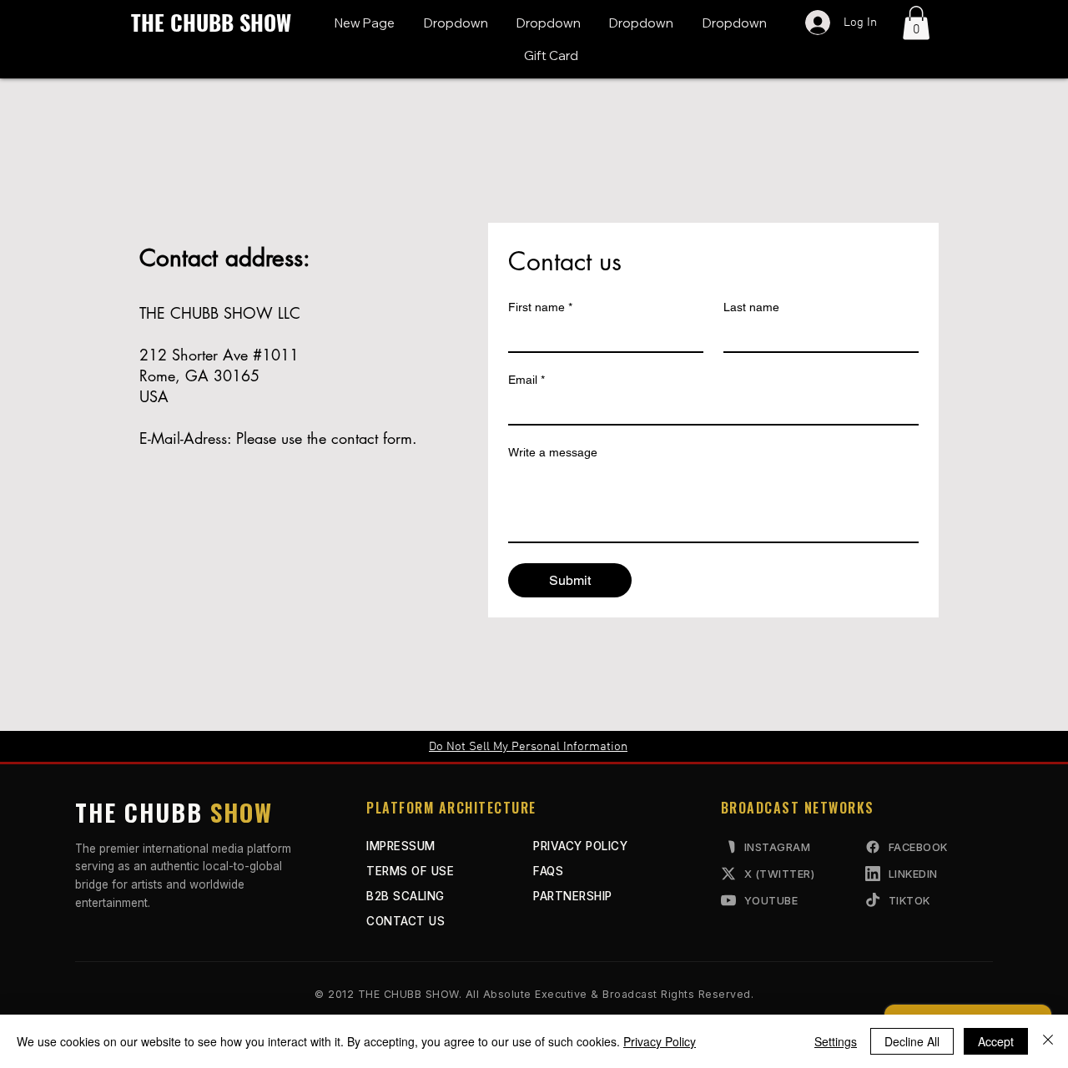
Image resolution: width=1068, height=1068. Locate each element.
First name (540, 307)
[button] (455, 23)
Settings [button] (835, 1041)
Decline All (912, 1041)
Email (526, 379)
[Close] (1048, 1041)
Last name (751, 307)
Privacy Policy (659, 1041)
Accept (996, 1041)
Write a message (552, 452)
